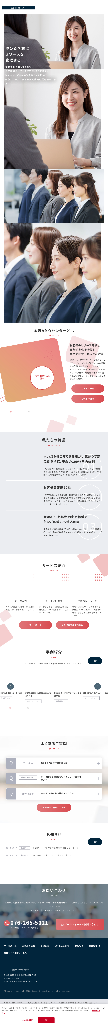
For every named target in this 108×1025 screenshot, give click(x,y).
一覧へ (95, 660)
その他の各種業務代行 (72, 624)
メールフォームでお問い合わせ (82, 924)
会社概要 (93, 945)
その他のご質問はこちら (54, 807)
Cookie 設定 (27, 1020)
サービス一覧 (88, 388)
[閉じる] (104, 1008)
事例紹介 (45, 945)
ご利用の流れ (87, 398)
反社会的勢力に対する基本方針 (40, 1003)
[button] (10, 686)
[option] (28, 366)
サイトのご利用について (13, 1003)
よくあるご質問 (62, 945)
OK (46, 1020)
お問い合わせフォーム (14, 952)
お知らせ (79, 945)
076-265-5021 (29, 922)
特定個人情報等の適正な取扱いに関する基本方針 (78, 1003)
